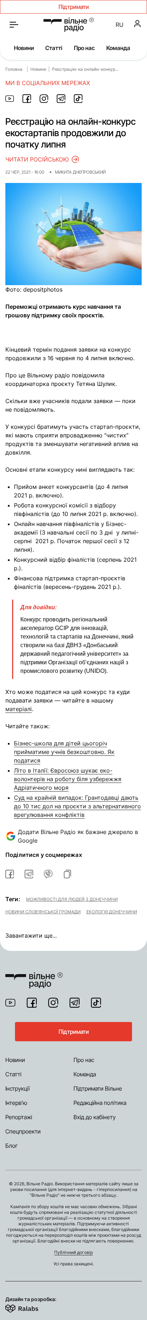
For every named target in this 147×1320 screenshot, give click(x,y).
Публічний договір (73, 1252)
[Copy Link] (67, 874)
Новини (24, 47)
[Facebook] (32, 1003)
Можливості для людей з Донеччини (72, 899)
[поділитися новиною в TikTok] (78, 98)
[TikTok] (96, 1003)
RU (119, 24)
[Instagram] (53, 1003)
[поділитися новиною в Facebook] (26, 98)
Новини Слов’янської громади (43, 911)
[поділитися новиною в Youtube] (9, 98)
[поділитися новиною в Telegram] (61, 98)
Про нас (84, 47)
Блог (11, 1145)
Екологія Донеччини (111, 911)
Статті (53, 47)
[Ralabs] (30, 1307)
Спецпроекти (23, 1131)
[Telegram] (75, 1003)
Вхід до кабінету (95, 1117)
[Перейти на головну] (68, 25)
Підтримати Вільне (98, 1088)
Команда (118, 47)
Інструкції (17, 1088)
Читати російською (37, 159)
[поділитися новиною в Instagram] (44, 98)
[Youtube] (10, 1003)
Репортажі (18, 1117)
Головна (13, 69)
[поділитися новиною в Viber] (48, 874)
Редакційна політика (100, 1102)
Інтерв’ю (16, 1102)
